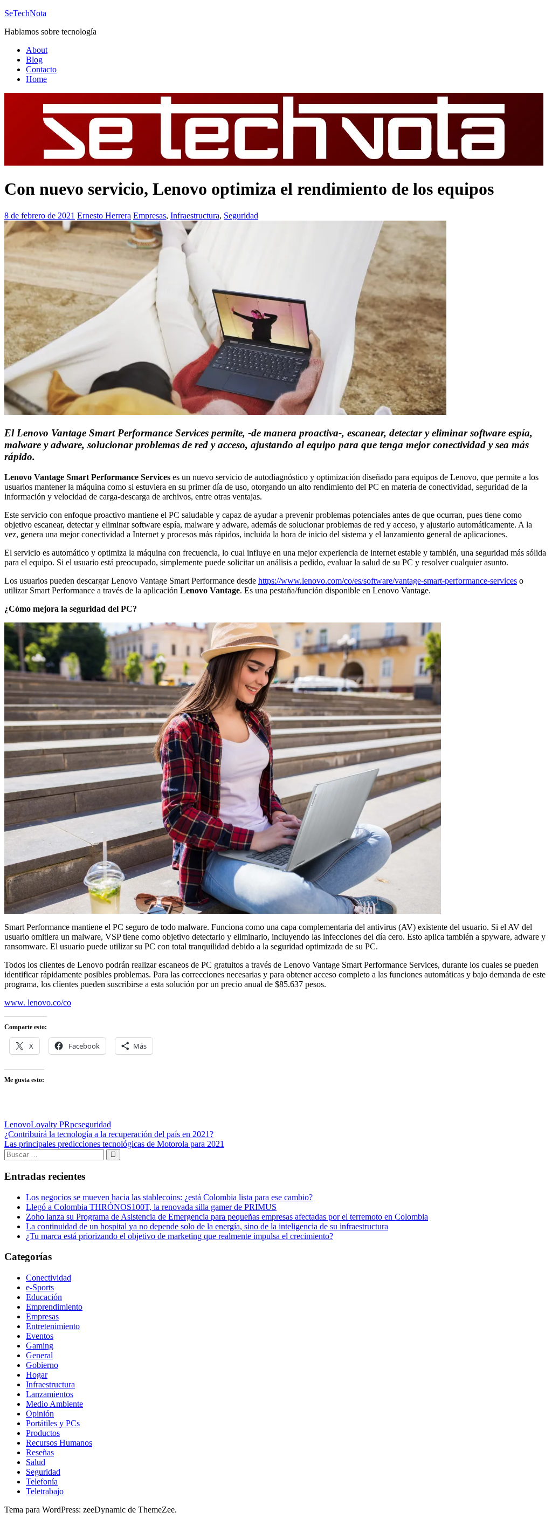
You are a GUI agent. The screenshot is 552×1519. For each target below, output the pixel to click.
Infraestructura (194, 215)
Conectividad (48, 1277)
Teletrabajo (45, 1491)
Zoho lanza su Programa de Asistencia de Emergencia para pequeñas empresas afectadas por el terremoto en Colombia (227, 1216)
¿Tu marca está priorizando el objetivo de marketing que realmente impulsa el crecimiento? (179, 1236)
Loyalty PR (50, 1124)
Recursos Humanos (59, 1442)
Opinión (40, 1413)
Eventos (39, 1335)
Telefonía (42, 1481)
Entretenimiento (53, 1326)
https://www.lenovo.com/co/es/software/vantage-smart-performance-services (387, 580)
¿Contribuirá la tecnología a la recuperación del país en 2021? (108, 1134)
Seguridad (241, 215)
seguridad (94, 1124)
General (39, 1355)
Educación (44, 1297)
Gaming (39, 1345)
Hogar (36, 1374)
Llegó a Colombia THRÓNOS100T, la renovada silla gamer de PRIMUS (151, 1207)
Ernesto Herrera (104, 215)
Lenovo (17, 1124)
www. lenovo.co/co (37, 1002)
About (36, 49)
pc (74, 1124)
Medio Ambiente (54, 1403)
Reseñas (40, 1452)
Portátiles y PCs (53, 1423)
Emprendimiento (54, 1306)
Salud (35, 1462)
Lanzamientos (49, 1394)
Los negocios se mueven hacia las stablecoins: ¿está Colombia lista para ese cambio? (169, 1197)
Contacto (41, 69)
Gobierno (42, 1365)
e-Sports (40, 1287)
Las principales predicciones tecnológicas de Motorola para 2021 (114, 1143)
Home (36, 79)
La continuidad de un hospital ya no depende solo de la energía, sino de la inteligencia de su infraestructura (207, 1226)
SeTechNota (25, 13)
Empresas (149, 215)
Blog (34, 59)
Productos (43, 1433)
